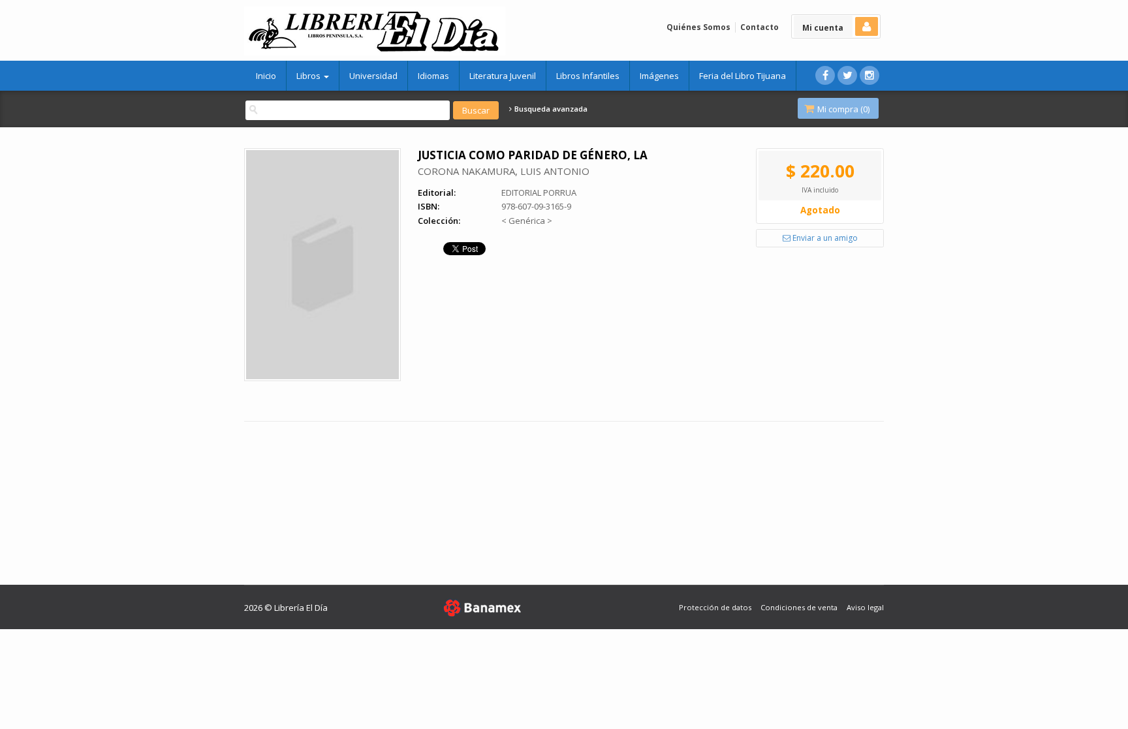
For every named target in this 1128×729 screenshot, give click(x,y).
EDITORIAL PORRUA (538, 192)
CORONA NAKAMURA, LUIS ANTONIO (503, 171)
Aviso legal (865, 607)
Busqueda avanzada (550, 109)
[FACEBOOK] (825, 75)
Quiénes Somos (698, 27)
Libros (309, 76)
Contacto (759, 27)
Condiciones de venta (799, 607)
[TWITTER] (847, 75)
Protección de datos (715, 607)
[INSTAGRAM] (869, 75)
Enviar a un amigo (824, 237)
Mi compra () (842, 109)
